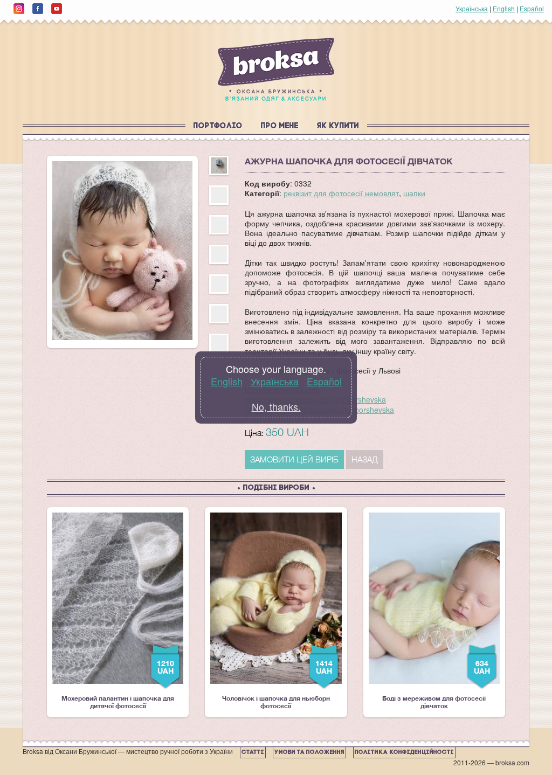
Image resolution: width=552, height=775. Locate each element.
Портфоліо (218, 126)
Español (532, 8)
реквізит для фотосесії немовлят (341, 193)
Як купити (338, 126)
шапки (414, 193)
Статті (253, 752)
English (504, 8)
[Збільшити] (122, 250)
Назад (364, 459)
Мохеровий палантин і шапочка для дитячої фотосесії (117, 611)
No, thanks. (276, 406)
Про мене (280, 126)
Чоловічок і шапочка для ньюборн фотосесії (277, 611)
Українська (472, 8)
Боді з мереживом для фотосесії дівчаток (436, 611)
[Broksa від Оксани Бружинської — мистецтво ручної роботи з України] (276, 69)
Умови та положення (309, 752)
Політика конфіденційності (404, 752)
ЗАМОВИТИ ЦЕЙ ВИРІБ (294, 459)
